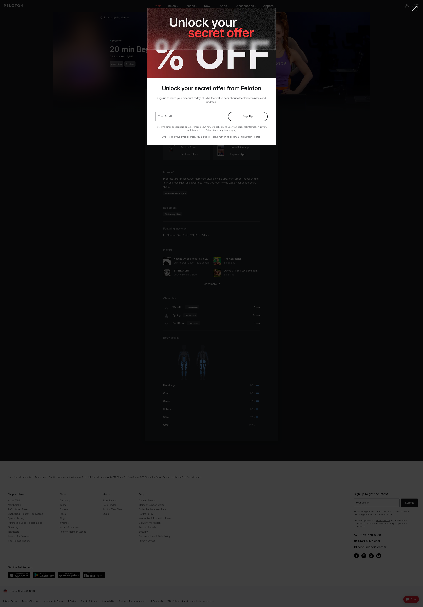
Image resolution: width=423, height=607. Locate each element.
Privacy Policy (197, 130)
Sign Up (248, 116)
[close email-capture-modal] (414, 8)
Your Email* (165, 116)
